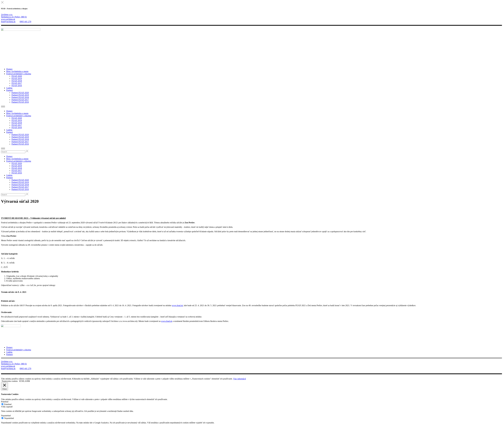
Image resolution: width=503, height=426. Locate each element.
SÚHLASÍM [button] (24, 381)
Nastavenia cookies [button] (10, 381)
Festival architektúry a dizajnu (18, 350)
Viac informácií (239, 379)
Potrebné (8, 404)
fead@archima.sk (8, 21)
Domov (9, 347)
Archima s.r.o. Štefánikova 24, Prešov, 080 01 (14, 15)
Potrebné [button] (4, 402)
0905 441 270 (25, 21)
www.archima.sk (8, 19)
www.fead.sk (177, 305)
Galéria (9, 352)
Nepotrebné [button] (6, 415)
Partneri (9, 354)
